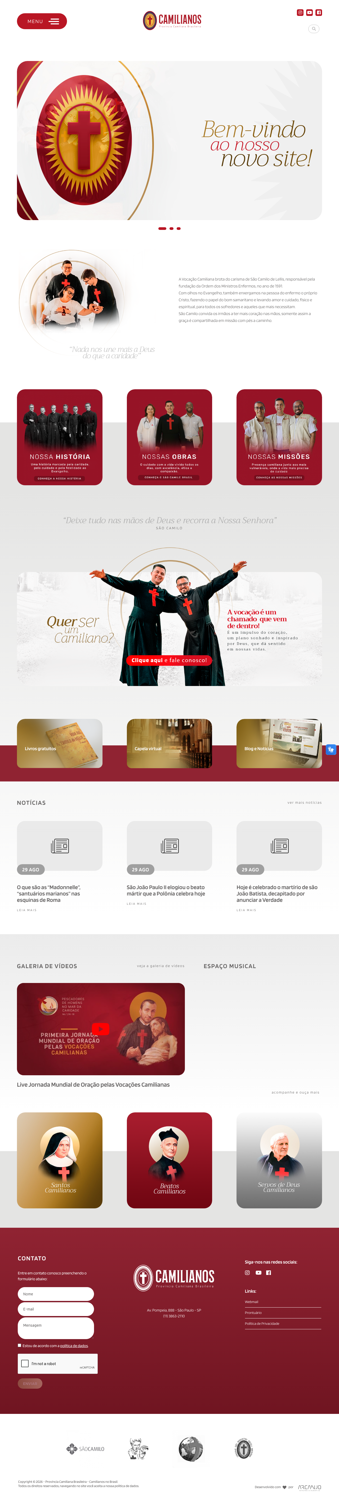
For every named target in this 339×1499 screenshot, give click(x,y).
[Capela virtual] (169, 721)
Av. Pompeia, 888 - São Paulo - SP (174, 1310)
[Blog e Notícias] (279, 721)
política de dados (74, 1345)
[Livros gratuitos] (59, 721)
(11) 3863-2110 (174, 1316)
